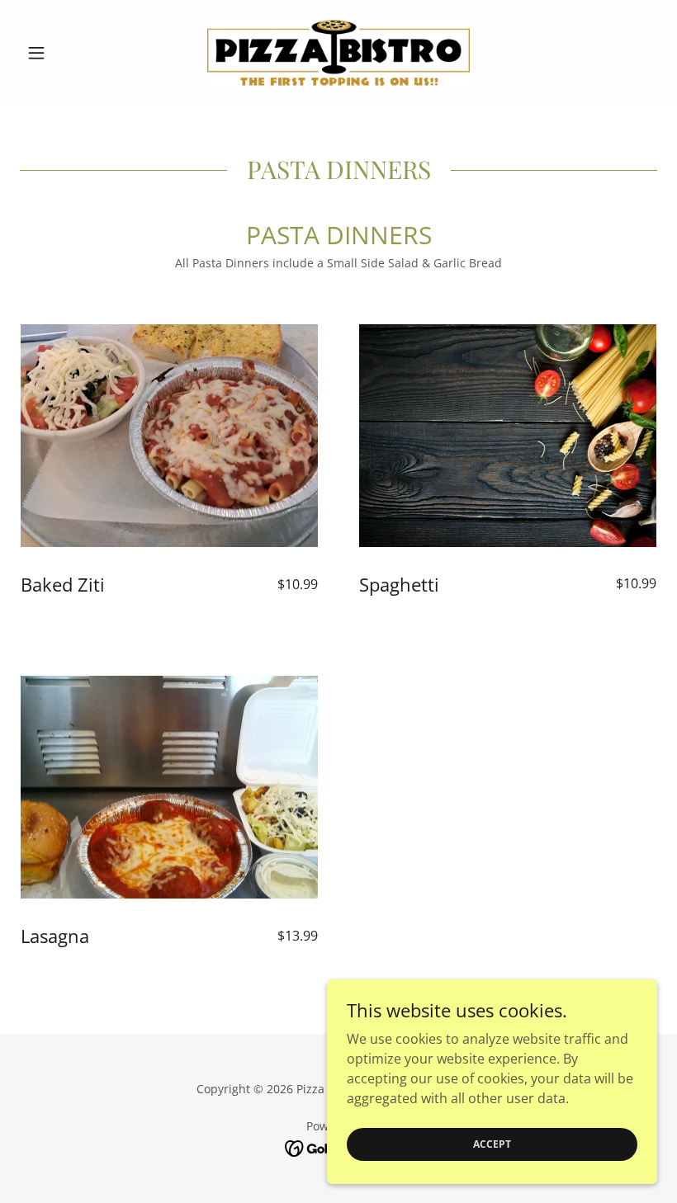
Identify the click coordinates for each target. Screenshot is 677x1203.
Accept (492, 1144)
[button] (68, 52)
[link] (338, 53)
